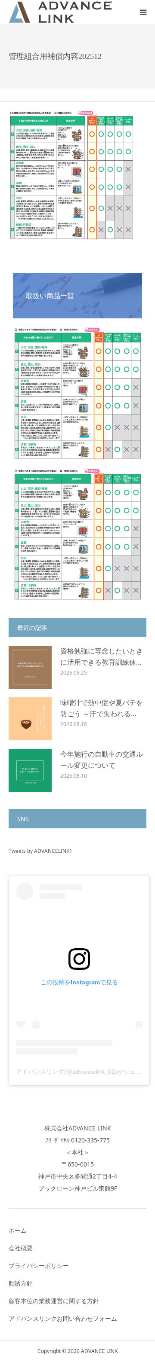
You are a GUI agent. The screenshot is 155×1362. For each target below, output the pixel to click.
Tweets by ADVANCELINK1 (40, 851)
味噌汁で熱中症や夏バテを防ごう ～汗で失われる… (101, 708)
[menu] (143, 12)
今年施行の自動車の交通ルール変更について (101, 759)
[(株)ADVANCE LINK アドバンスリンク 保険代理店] (60, 12)
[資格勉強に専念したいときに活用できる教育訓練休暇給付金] (30, 667)
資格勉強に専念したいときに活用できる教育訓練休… (101, 656)
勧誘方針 (21, 1283)
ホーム (18, 1230)
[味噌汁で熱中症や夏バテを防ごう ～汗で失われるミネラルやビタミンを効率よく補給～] (30, 718)
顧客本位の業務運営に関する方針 (54, 1301)
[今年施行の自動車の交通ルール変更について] (30, 770)
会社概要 (21, 1248)
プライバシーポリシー (39, 1265)
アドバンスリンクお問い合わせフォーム (63, 1318)
